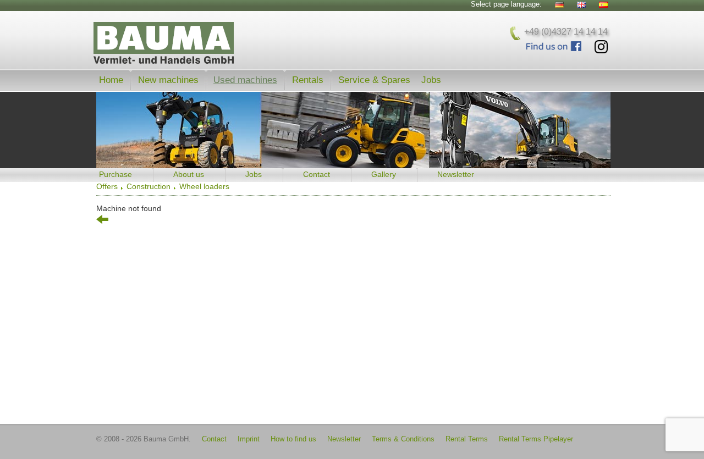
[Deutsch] (559, 5)
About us (188, 174)
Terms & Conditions (403, 439)
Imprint (249, 439)
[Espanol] (603, 5)
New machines (168, 79)
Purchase (115, 174)
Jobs (431, 79)
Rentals (307, 79)
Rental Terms (467, 439)
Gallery (383, 174)
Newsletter (455, 174)
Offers (107, 186)
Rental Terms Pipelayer (536, 439)
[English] (581, 5)
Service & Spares (374, 79)
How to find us (293, 439)
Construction (148, 186)
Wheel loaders (204, 186)
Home (111, 79)
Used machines (245, 79)
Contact (316, 174)
